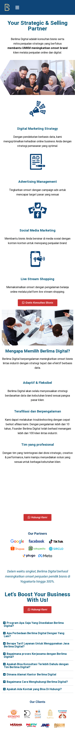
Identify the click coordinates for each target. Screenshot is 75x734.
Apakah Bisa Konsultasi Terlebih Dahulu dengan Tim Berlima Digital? (36, 665)
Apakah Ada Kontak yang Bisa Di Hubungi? (34, 689)
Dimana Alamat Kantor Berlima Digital (31, 674)
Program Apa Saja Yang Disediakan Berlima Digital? (34, 624)
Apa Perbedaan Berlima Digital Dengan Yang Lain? (34, 635)
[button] (37, 624)
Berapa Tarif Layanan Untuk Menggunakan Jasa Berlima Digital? (36, 645)
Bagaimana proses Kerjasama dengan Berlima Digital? (35, 655)
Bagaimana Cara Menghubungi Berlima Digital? (37, 681)
